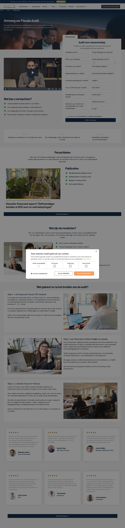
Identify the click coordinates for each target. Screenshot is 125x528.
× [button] (96, 251)
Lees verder (87, 259)
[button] (39, 273)
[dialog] (62, 264)
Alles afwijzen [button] (63, 273)
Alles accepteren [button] (84, 273)
